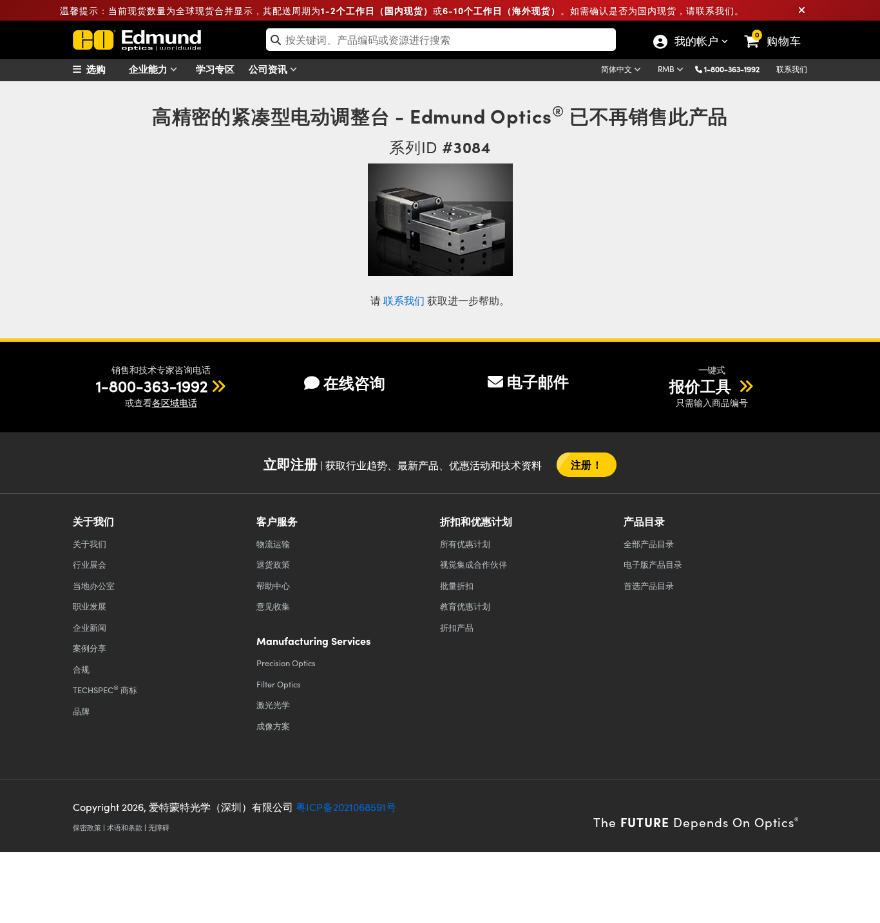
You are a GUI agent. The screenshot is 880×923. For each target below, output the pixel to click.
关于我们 (89, 543)
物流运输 (273, 543)
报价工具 (702, 385)
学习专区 (215, 68)
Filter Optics (278, 683)
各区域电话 (174, 402)
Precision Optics (286, 662)
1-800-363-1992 (732, 69)
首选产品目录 (649, 585)
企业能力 (149, 68)
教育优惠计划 (465, 606)
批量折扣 (456, 585)
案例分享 (89, 647)
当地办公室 (94, 585)
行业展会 (89, 564)
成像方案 (273, 725)
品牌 (81, 710)
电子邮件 (538, 381)
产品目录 (649, 543)
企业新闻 (89, 627)
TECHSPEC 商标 (105, 689)
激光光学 (273, 704)
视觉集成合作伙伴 (473, 564)
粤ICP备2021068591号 (346, 807)
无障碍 (158, 827)
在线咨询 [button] (354, 382)
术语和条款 (124, 827)
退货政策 (273, 564)
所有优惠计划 (465, 543)
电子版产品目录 (653, 564)
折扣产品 (456, 627)
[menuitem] (105, 69)
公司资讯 (269, 68)
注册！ (586, 464)
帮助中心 (273, 585)
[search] (441, 39)
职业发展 (89, 606)
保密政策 (87, 827)
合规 (81, 669)
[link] (778, 30)
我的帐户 (695, 42)
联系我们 (791, 69)
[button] (736, 68)
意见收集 (273, 606)
